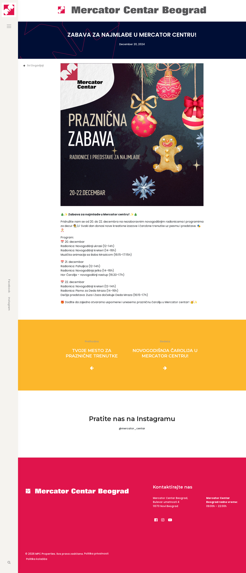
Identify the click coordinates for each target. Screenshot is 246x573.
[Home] (132, 10)
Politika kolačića (36, 559)
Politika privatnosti (96, 553)
